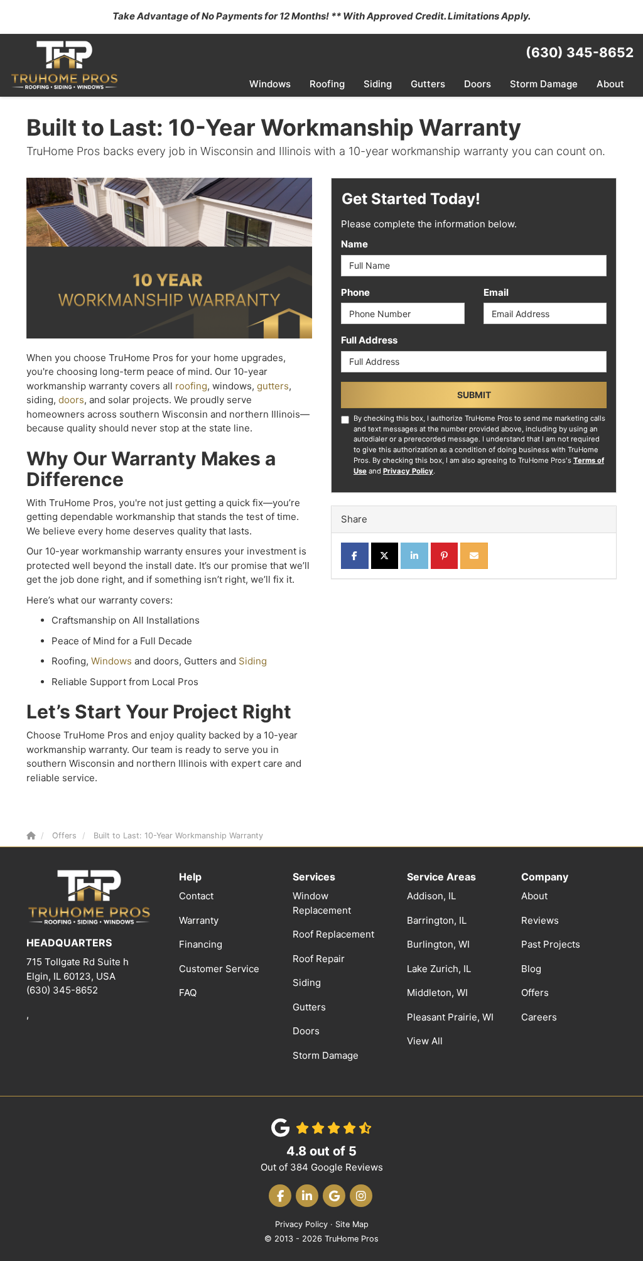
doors (71, 400)
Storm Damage (326, 1055)
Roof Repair (319, 959)
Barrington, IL (437, 920)
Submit (474, 394)
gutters (273, 386)
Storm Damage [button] (544, 84)
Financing (200, 944)
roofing (191, 386)
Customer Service (219, 969)
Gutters (309, 1007)
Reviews (540, 920)
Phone (355, 292)
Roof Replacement (333, 934)
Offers (535, 993)
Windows (111, 661)
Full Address (369, 340)
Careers (539, 1017)
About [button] (610, 84)
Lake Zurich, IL (439, 969)
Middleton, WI (437, 993)
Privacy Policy (408, 471)
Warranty (199, 920)
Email (496, 292)
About (534, 896)
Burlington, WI (438, 944)
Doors (306, 1031)
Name (354, 244)
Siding (253, 661)
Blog (531, 969)
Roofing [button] (327, 84)
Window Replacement (322, 903)
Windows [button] (270, 84)
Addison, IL (431, 896)
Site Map (352, 1224)
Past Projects (550, 944)
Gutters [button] (428, 84)
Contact (196, 896)
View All (425, 1041)
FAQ (188, 993)
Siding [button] (378, 84)
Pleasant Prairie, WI (450, 1017)
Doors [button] (477, 84)
